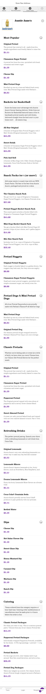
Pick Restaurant (16, 9)
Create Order (30, 9)
